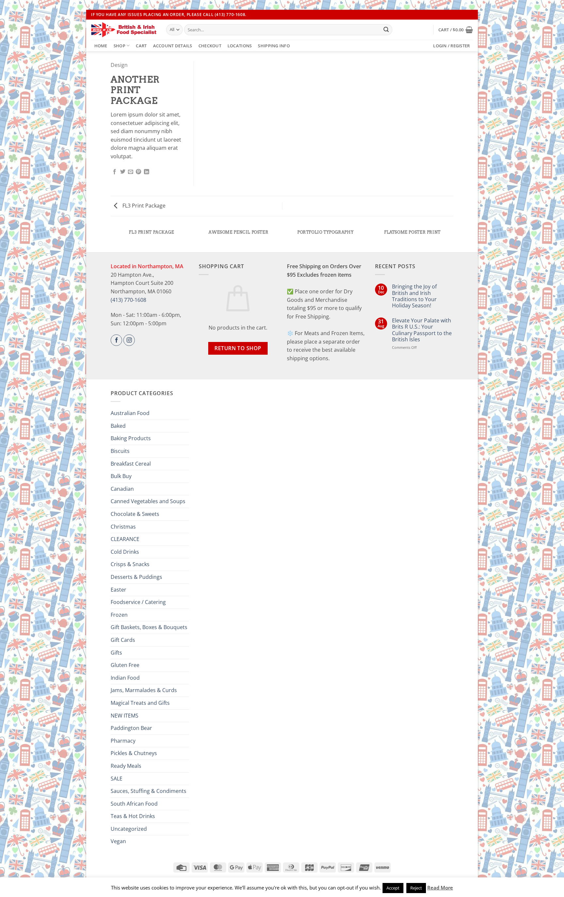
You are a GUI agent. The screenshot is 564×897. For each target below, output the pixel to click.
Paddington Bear (131, 728)
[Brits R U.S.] (123, 29)
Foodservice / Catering (138, 602)
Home (100, 46)
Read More (440, 887)
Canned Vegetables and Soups (148, 501)
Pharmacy (123, 740)
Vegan (118, 841)
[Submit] (386, 29)
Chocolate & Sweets (135, 514)
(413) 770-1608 (128, 299)
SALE (116, 778)
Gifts (116, 652)
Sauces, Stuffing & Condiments (148, 791)
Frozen (119, 614)
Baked (118, 425)
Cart (141, 46)
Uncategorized (129, 828)
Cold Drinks (125, 551)
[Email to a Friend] (130, 172)
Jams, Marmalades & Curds (144, 690)
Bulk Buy (121, 476)
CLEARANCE (125, 539)
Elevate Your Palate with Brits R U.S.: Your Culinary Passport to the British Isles (422, 330)
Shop (119, 46)
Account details (172, 46)
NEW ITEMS (124, 715)
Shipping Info (274, 46)
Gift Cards (123, 639)
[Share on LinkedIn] (146, 172)
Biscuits (120, 451)
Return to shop (237, 348)
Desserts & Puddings (136, 576)
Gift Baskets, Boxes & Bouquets (149, 627)
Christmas (123, 526)
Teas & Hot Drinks (133, 816)
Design (119, 65)
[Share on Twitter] (122, 172)
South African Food (134, 803)
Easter (118, 589)
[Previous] (112, 238)
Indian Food (125, 677)
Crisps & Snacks (130, 564)
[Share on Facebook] (114, 172)
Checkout (209, 46)
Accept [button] (393, 888)
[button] (455, 30)
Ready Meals (126, 765)
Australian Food (130, 413)
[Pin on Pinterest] (138, 172)
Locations (239, 46)
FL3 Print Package (143, 205)
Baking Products (131, 438)
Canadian (122, 488)
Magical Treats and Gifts (140, 702)
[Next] (452, 238)
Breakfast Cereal (131, 463)
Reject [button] (416, 888)
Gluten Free (125, 665)
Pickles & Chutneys (134, 753)
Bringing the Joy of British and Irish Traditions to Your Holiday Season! (414, 296)
